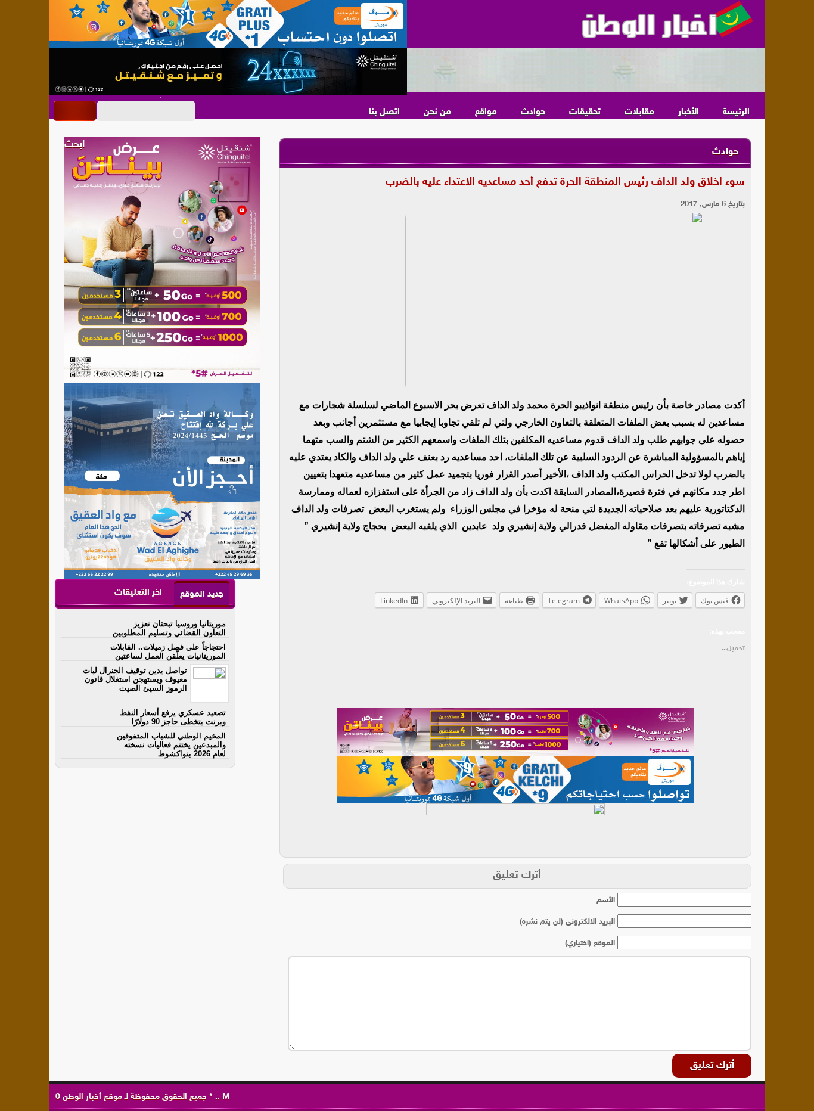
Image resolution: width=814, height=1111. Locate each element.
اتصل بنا (384, 112)
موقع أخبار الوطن (91, 1097)
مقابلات (639, 112)
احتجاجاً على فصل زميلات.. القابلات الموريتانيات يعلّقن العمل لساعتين (168, 651)
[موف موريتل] (228, 24)
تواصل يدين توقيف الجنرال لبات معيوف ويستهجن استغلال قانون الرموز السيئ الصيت (135, 679)
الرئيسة (736, 112)
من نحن (437, 112)
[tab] (201, 594)
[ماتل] (515, 827)
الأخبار (688, 112)
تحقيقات (585, 112)
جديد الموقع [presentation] (201, 594)
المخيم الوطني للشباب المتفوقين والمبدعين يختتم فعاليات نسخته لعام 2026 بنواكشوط (171, 744)
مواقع (486, 112)
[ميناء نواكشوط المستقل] (586, 70)
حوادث (533, 112)
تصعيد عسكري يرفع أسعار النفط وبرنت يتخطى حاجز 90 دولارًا (173, 717)
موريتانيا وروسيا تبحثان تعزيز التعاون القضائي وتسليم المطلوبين (169, 628)
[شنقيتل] (228, 71)
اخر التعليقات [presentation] (138, 593)
